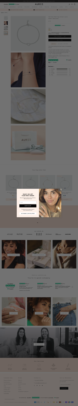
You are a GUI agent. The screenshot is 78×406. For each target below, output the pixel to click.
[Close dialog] (60, 190)
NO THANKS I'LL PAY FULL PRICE (28, 213)
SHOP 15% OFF (28, 206)
